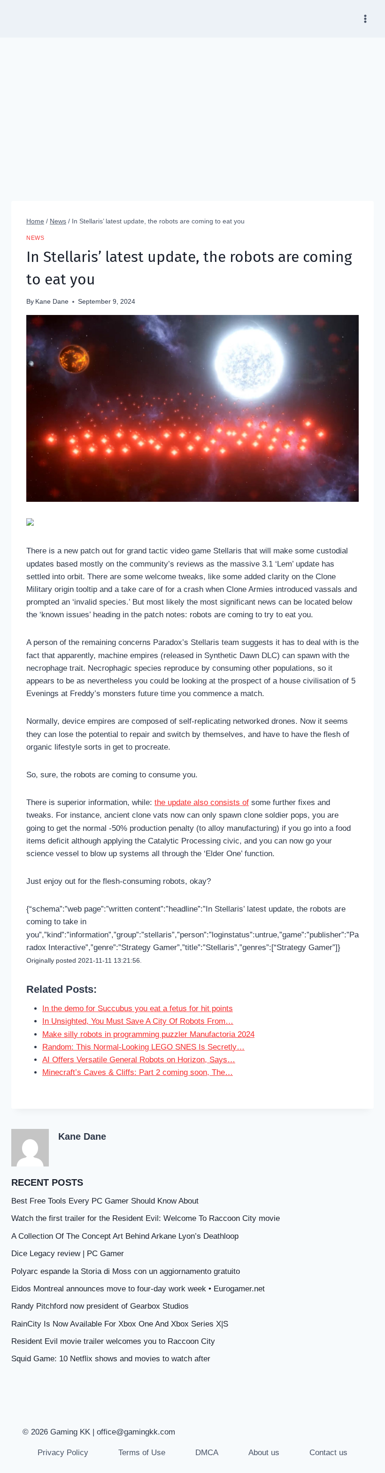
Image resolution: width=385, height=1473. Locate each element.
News (35, 238)
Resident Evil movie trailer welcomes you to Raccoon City (113, 1341)
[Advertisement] (192, 108)
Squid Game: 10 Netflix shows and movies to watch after (110, 1358)
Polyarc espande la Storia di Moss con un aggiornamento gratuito (125, 1271)
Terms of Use (141, 1452)
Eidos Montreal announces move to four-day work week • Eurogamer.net (138, 1288)
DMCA (206, 1452)
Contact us (328, 1452)
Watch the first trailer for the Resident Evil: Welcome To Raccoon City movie (145, 1218)
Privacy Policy (63, 1452)
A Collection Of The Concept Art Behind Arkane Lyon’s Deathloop (125, 1236)
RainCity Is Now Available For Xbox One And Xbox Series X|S (119, 1324)
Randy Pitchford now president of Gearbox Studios (100, 1306)
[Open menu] (365, 18)
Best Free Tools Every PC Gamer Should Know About (105, 1201)
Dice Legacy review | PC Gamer (67, 1253)
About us (263, 1452)
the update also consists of (201, 802)
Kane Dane (52, 301)
